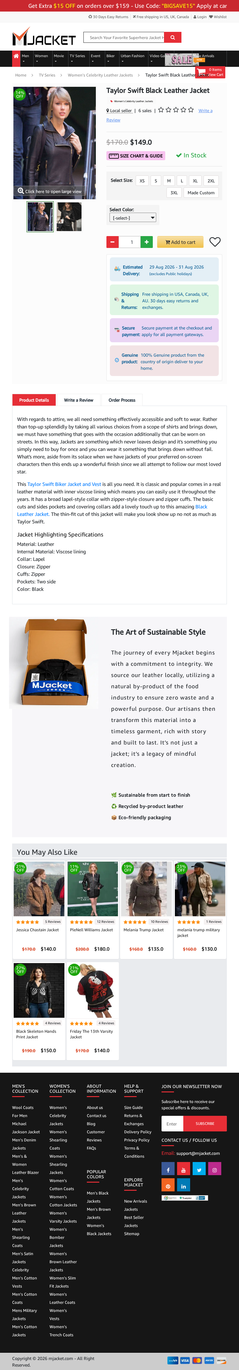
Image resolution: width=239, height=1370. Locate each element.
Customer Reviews (96, 1135)
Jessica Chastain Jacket (37, 929)
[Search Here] (172, 37)
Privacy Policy (137, 1139)
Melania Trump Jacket (144, 929)
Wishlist (220, 16)
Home (20, 74)
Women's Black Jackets (99, 1229)
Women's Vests (58, 1314)
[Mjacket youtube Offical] (183, 1168)
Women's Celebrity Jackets (58, 1115)
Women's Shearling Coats (58, 1139)
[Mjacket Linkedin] (183, 1184)
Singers (182, 55)
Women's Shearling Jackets (58, 1164)
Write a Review (78, 400)
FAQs (91, 1147)
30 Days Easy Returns (110, 16)
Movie (59, 55)
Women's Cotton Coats (61, 1184)
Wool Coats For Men (23, 1111)
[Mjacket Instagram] (214, 1168)
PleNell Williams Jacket (91, 929)
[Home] (16, 56)
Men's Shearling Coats (21, 1237)
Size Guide (133, 1107)
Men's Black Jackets (98, 1197)
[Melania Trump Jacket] (146, 888)
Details (34, 400)
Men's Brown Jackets (99, 1213)
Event (96, 55)
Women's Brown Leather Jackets (63, 1261)
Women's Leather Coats (62, 1298)
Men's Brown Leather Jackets (24, 1213)
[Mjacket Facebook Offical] (168, 1168)
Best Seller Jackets (134, 1221)
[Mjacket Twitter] (199, 1168)
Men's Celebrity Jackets (20, 1188)
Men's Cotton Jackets (24, 1330)
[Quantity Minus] (112, 242)
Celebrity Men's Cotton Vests (24, 1277)
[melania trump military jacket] (200, 888)
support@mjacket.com (198, 1153)
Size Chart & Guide (141, 155)
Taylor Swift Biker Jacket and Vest (64, 484)
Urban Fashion (132, 55)
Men (25, 55)
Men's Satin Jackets (22, 1257)
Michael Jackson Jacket (26, 1127)
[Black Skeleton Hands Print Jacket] (39, 989)
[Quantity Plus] (147, 242)
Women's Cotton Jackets (63, 1200)
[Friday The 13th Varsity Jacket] (93, 989)
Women (41, 55)
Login (201, 16)
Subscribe (205, 1123)
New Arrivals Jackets (135, 1205)
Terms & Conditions (134, 1152)
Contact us (96, 1115)
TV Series (77, 55)
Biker (110, 55)
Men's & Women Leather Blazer (25, 1164)
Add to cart (182, 242)
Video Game (160, 55)
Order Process (122, 400)
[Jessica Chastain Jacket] (39, 888)
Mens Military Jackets (24, 1314)
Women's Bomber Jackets (58, 1237)
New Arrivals (204, 57)
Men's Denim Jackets (24, 1143)
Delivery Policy (138, 1131)
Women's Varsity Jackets (63, 1217)
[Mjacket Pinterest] (168, 1184)
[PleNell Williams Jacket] (93, 888)
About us (95, 1107)
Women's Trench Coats (61, 1330)
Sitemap (131, 1233)
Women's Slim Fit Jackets (62, 1281)
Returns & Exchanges (134, 1119)
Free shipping (162, 16)
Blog (91, 1123)
